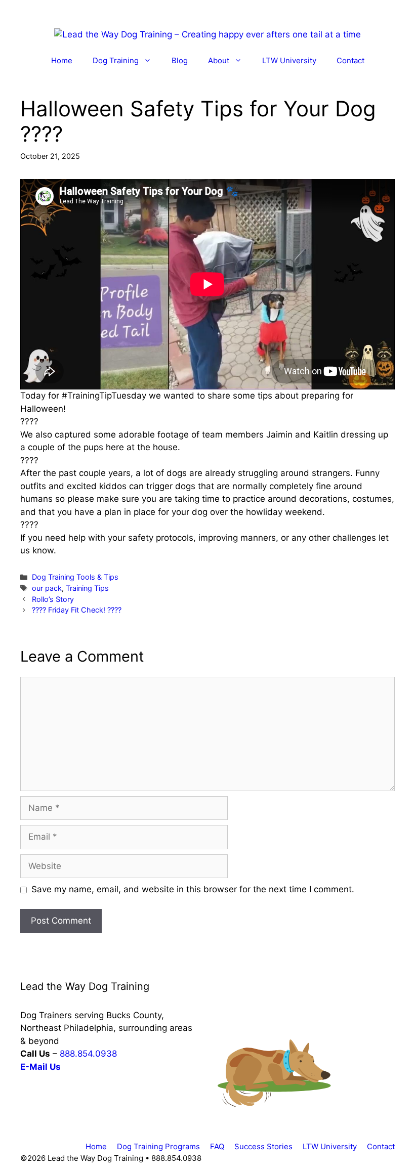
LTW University (289, 60)
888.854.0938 (88, 1054)
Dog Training (116, 60)
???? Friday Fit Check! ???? (76, 609)
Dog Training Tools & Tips (75, 577)
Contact (350, 60)
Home (61, 60)
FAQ (217, 1146)
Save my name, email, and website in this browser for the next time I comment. (192, 889)
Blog (180, 60)
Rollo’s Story (53, 599)
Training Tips (87, 588)
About (218, 60)
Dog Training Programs (158, 1146)
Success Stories (263, 1146)
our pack (47, 588)
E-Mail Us (40, 1067)
